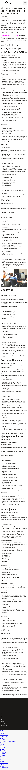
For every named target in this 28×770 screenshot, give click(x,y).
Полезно (2, 753)
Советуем (2, 766)
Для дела (2, 758)
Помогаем (2, 755)
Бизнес (2, 746)
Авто (1, 730)
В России (2, 739)
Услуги (2, 744)
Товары (2, 742)
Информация (3, 750)
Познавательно (4, 767)
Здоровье (2, 732)
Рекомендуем (3, 756)
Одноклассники (4, 725)
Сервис (2, 749)
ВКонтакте (3, 723)
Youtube (2, 721)
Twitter (2, 719)
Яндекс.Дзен (3, 727)
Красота (2, 733)
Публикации (3, 760)
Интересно (3, 752)
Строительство (4, 735)
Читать (2, 761)
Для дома (2, 747)
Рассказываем (4, 763)
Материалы (3, 764)
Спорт (1, 738)
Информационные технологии (8, 741)
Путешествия (3, 736)
